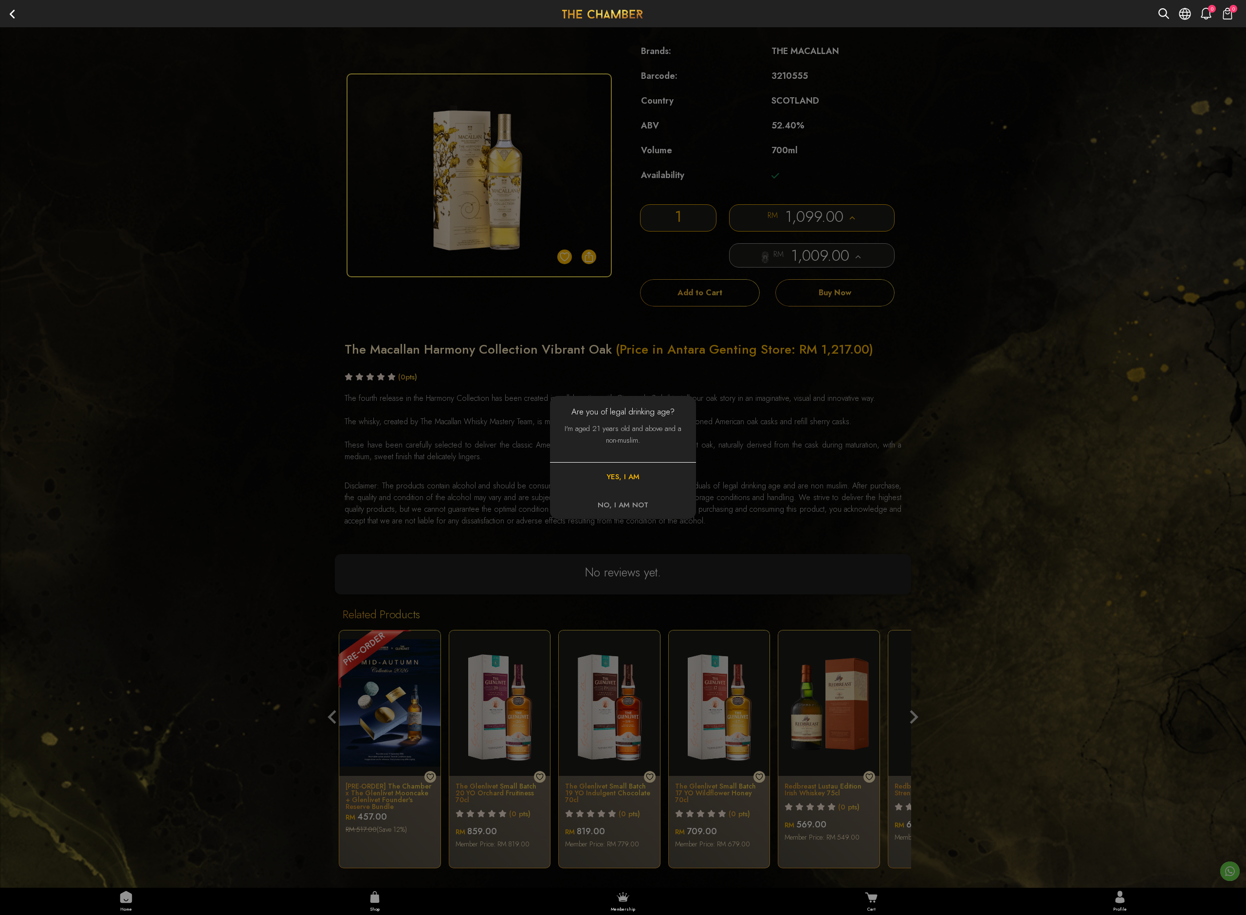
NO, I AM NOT (623, 505)
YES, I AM (623, 476)
